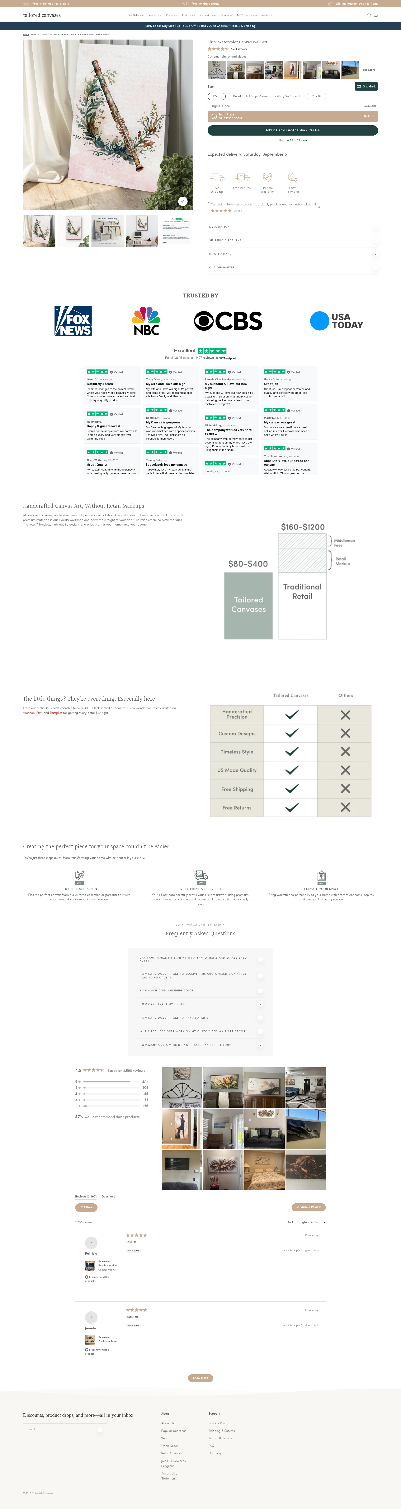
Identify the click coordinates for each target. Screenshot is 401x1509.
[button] (369, 14)
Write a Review (313, 1208)
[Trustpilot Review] (176, 231)
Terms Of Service (220, 1438)
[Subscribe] (100, 1429)
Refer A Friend (171, 1453)
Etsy (39, 713)
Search (166, 1438)
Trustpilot (56, 713)
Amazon (29, 713)
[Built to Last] (107, 231)
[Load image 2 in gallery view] (73, 231)
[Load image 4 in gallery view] (142, 231)
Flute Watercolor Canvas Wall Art (237, 42)
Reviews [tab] (85, 1197)
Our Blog (214, 1453)
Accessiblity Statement (169, 1476)
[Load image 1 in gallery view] (39, 231)
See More (369, 70)
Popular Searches (173, 1431)
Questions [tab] (108, 1197)
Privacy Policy (218, 1423)
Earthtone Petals (107, 1341)
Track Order (169, 1446)
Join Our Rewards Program (173, 1464)
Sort (290, 1222)
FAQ (211, 1446)
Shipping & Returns (221, 1431)
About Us (167, 1423)
